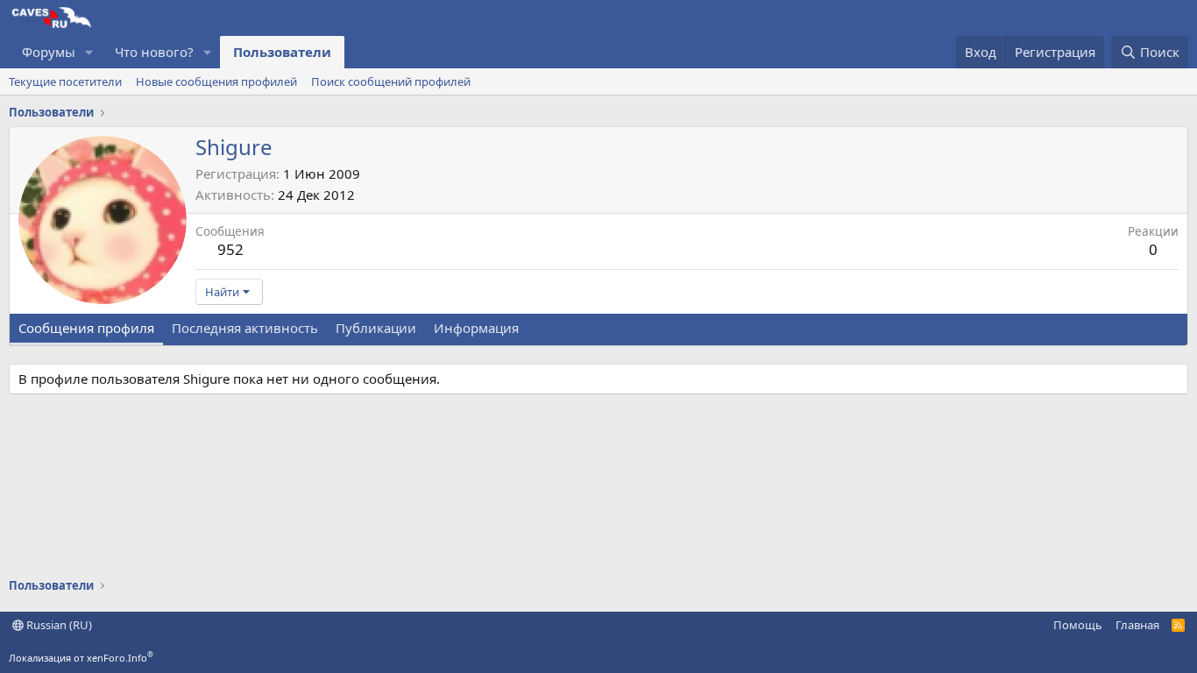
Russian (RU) (58, 625)
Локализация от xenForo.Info (81, 657)
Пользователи (282, 51)
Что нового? (154, 51)
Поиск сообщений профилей (391, 81)
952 (230, 249)
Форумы (48, 51)
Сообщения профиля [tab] (86, 327)
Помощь (1077, 625)
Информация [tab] (476, 327)
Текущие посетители (65, 81)
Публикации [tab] (376, 327)
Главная (1137, 625)
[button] (89, 52)
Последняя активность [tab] (245, 327)
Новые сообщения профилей (216, 81)
